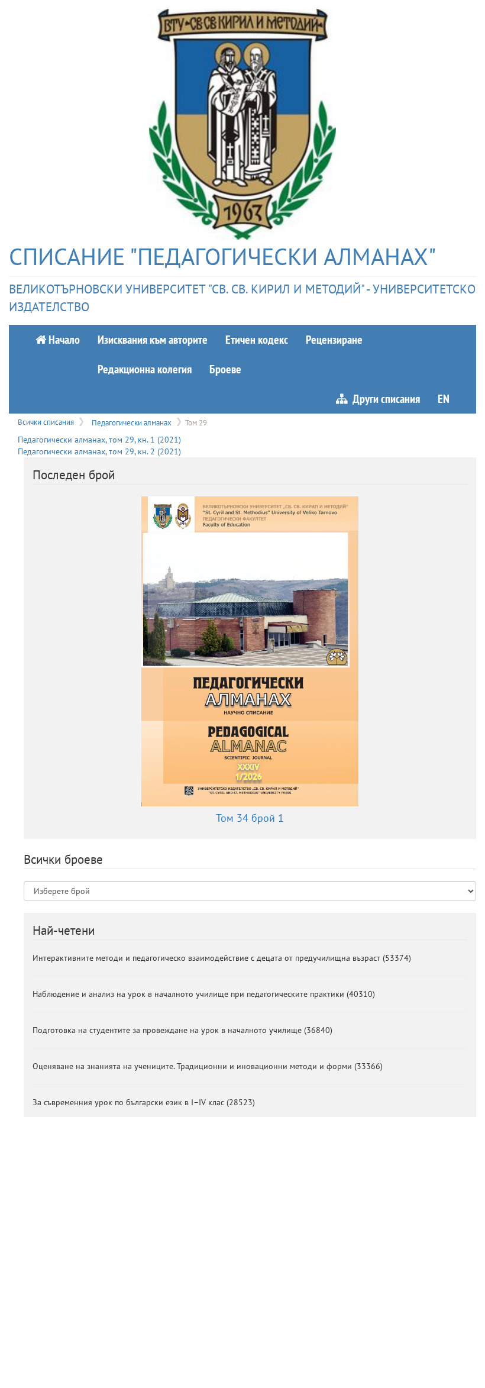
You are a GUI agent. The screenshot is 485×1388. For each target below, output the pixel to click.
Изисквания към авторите (153, 339)
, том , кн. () (99, 439)
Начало (63, 339)
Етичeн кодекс (256, 339)
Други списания (384, 398)
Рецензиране (334, 339)
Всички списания (46, 422)
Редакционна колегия (145, 368)
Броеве (225, 368)
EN (444, 398)
